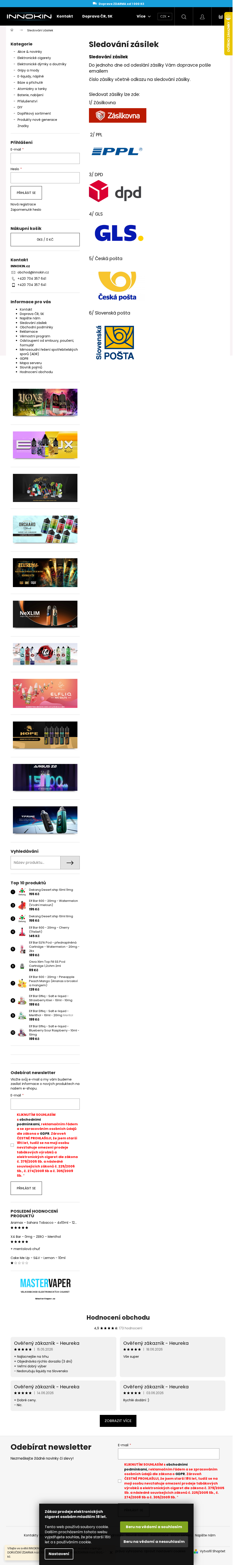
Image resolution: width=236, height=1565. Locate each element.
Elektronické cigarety (34, 58)
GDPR (24, 358)
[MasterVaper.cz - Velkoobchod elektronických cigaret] (45, 1283)
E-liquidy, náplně (31, 76)
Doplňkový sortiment (34, 113)
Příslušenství (27, 101)
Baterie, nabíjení (30, 95)
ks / (45, 239)
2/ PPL (96, 135)
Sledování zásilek (33, 323)
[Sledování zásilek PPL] (117, 151)
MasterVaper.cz (45, 1298)
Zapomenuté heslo (26, 210)
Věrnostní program (35, 336)
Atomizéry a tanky (32, 88)
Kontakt (26, 309)
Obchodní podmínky (36, 327)
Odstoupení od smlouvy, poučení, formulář (47, 342)
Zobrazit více (118, 1420)
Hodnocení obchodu (36, 372)
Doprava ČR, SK (32, 314)
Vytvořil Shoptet (212, 1551)
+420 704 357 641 (32, 278)
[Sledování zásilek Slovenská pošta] (115, 342)
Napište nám (30, 318)
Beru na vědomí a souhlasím (154, 1526)
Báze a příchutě (30, 82)
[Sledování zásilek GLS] (118, 233)
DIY (20, 107)
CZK (163, 16)
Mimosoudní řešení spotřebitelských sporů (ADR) (49, 351)
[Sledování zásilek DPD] (115, 191)
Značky (23, 126)
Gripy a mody (28, 70)
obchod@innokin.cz (33, 272)
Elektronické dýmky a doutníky (42, 64)
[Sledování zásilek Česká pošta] (117, 285)
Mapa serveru (31, 363)
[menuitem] (65, 16)
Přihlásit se (26, 192)
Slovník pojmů (31, 367)
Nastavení (59, 1553)
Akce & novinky (30, 51)
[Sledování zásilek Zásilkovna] (117, 115)
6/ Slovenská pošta (109, 313)
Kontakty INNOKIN (37, 1535)
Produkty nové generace (37, 119)
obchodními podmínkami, (29, 1121)
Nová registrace (23, 204)
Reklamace (29, 331)
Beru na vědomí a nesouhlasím (154, 1541)
